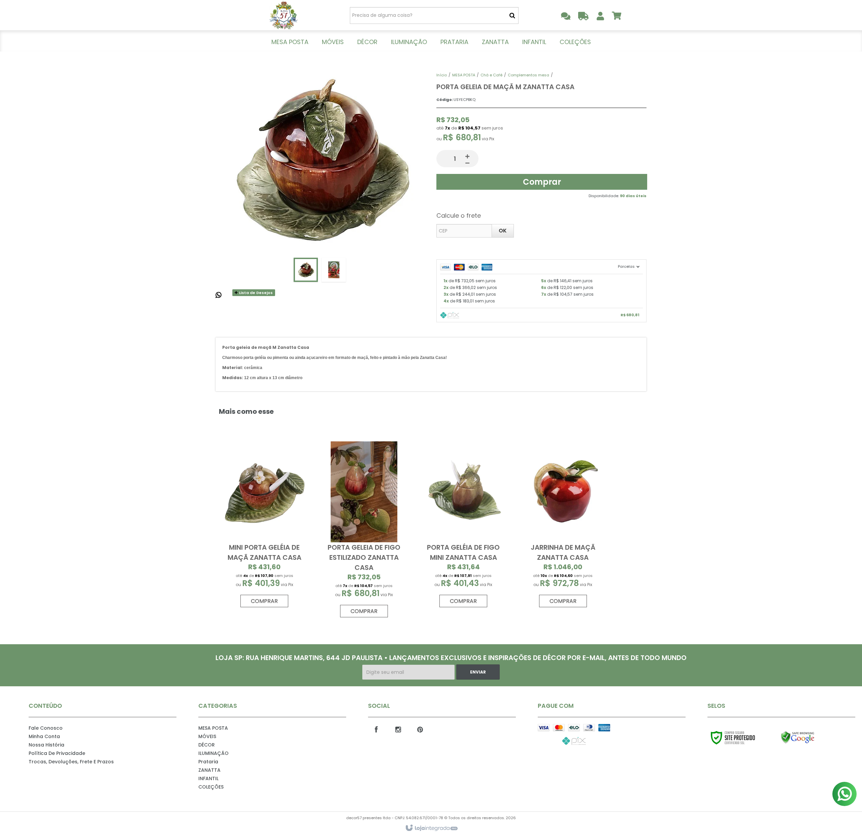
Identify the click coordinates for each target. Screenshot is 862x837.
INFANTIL (208, 778)
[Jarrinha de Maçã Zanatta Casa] (563, 526)
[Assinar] (478, 672)
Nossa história (46, 744)
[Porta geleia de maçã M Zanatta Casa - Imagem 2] (334, 270)
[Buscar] (512, 15)
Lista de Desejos (255, 292)
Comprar (542, 181)
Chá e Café (491, 75)
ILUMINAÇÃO (213, 753)
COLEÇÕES (211, 787)
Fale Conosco (46, 728)
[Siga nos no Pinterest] (420, 729)
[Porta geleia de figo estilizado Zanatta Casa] (364, 531)
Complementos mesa (528, 75)
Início (441, 75)
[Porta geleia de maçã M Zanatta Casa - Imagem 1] (306, 270)
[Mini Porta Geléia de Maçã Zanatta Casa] (264, 526)
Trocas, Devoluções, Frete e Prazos (71, 761)
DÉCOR (206, 744)
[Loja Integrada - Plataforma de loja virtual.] (431, 828)
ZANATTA (209, 770)
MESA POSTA (463, 75)
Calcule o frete (458, 215)
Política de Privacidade (57, 753)
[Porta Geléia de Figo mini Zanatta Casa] (463, 526)
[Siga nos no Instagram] (398, 729)
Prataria (208, 761)
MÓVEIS (207, 736)
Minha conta (44, 736)
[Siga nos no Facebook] (376, 729)
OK (503, 230)
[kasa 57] (283, 15)
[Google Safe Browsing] (812, 737)
